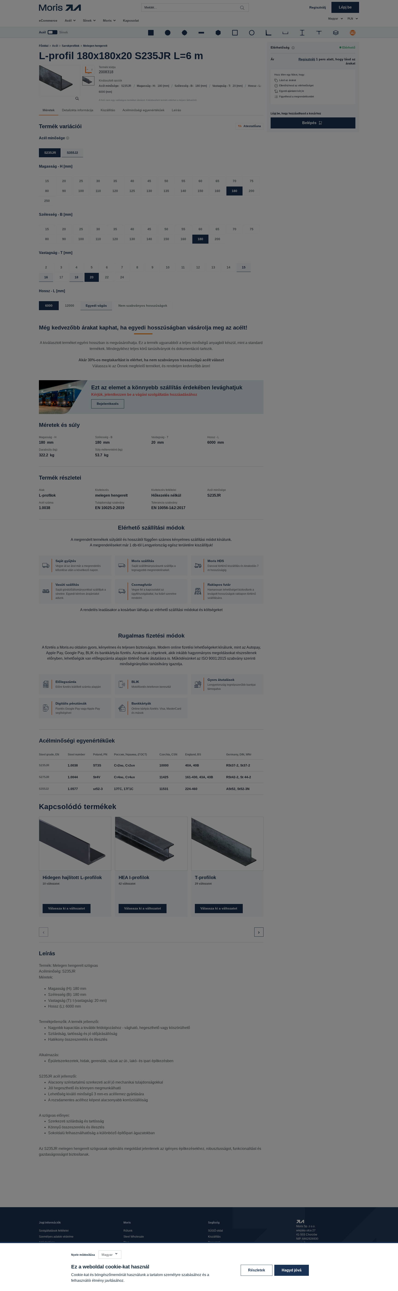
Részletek (256, 1270)
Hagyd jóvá (291, 1270)
